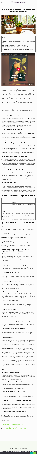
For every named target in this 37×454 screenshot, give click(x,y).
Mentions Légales (4, 443)
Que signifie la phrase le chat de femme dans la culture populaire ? (15, 423)
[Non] (35, 453)
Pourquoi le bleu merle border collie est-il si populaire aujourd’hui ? (15, 428)
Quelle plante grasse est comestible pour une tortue (12, 424)
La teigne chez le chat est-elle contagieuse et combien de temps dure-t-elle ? (17, 425)
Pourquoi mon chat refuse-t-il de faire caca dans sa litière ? (14, 429)
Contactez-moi (10, 443)
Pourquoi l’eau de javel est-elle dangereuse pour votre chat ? (14, 427)
